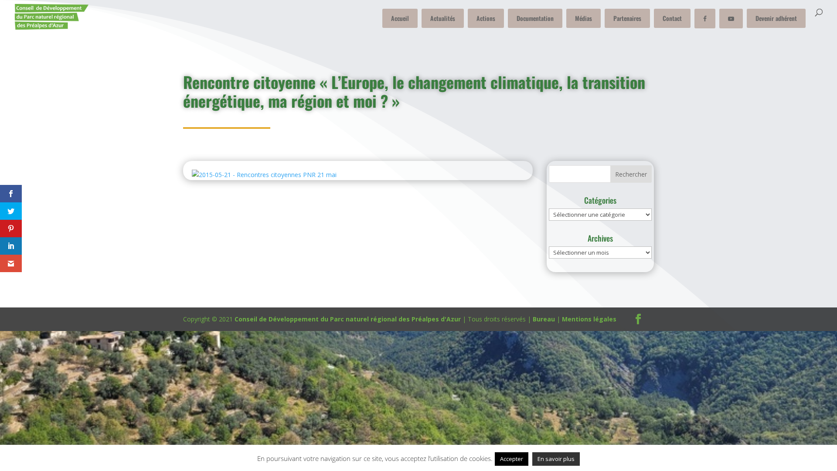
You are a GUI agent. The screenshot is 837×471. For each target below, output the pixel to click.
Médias (583, 18)
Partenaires (627, 18)
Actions (485, 18)
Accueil (400, 18)
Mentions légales (589, 319)
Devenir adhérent (776, 18)
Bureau (544, 319)
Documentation (535, 18)
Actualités (442, 18)
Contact (672, 18)
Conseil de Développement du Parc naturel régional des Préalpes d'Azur (348, 319)
